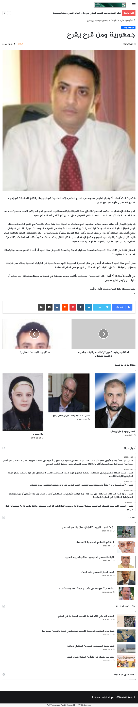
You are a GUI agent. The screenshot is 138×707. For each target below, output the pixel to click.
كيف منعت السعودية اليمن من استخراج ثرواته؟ (90, 646)
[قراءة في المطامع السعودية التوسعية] (126, 547)
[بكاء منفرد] (23, 402)
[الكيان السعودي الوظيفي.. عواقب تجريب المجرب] (126, 562)
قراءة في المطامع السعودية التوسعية (95, 542)
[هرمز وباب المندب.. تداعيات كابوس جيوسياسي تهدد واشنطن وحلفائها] (126, 635)
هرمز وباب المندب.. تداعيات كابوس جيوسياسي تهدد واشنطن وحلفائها (78, 631)
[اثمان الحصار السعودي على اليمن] (126, 578)
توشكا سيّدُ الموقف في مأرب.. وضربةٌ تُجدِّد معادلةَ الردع (86, 589)
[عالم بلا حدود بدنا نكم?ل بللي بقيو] (68, 392)
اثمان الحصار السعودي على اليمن (97, 572)
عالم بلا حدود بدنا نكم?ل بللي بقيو (71, 416)
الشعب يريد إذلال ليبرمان (122, 431)
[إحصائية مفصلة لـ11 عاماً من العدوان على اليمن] (126, 661)
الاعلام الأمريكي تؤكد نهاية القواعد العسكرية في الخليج (86, 616)
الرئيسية (129, 20)
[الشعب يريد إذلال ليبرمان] (115, 400)
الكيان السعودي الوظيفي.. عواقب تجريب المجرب (89, 557)
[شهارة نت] (110, 5)
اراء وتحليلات (117, 20)
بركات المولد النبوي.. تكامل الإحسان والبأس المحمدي (88, 527)
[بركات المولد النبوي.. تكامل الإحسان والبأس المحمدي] (126, 532)
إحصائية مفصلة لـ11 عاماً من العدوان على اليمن (90, 657)
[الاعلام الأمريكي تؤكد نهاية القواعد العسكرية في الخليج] (126, 621)
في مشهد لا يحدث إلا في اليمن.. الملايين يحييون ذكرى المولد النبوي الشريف (85, 13)
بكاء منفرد (38, 434)
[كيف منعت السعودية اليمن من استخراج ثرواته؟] (126, 648)
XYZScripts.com (84, 705)
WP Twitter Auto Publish (56, 705)
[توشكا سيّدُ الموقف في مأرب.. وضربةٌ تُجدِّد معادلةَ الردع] (126, 593)
